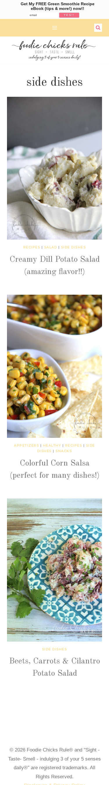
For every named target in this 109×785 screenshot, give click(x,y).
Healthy (52, 445)
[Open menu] (54, 27)
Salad (50, 247)
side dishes (73, 247)
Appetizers (26, 445)
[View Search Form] (98, 28)
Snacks (64, 451)
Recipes (31, 247)
